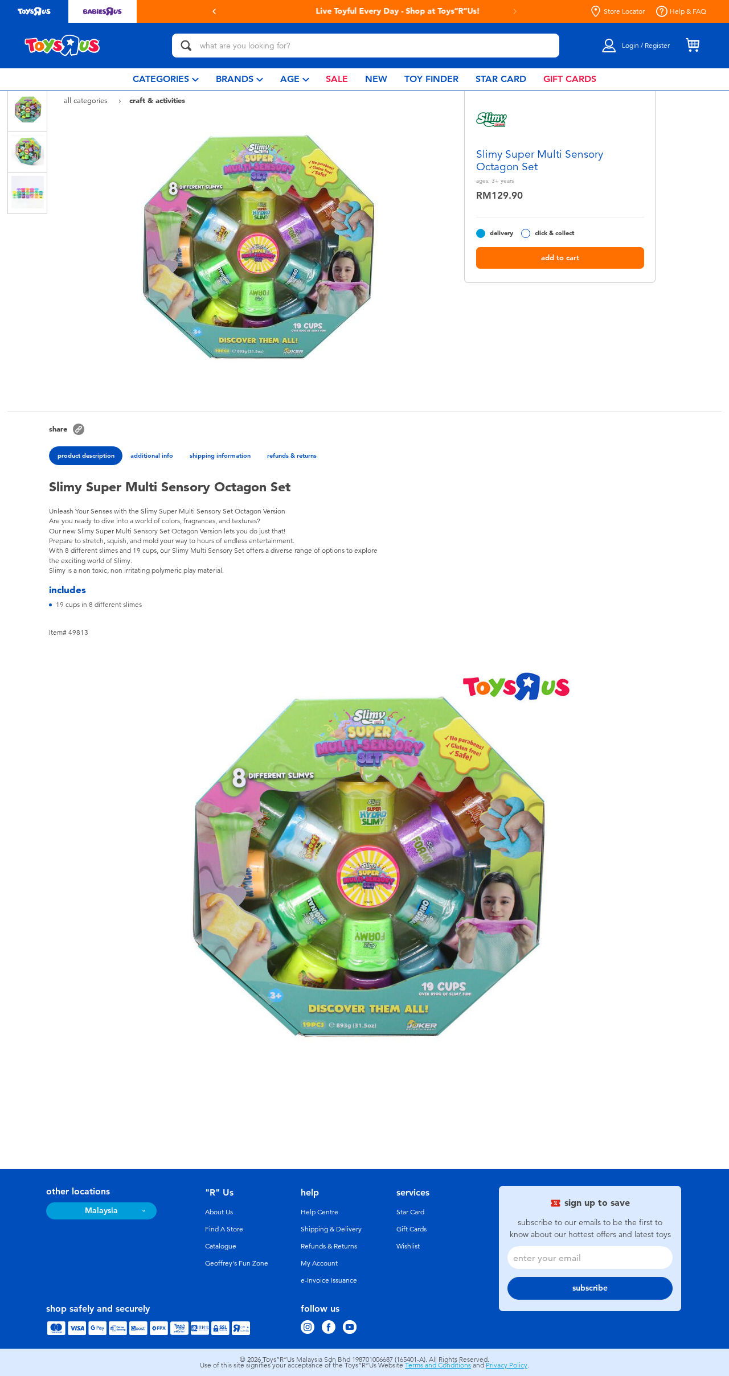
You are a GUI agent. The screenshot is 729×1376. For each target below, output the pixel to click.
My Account (319, 1263)
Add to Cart (560, 257)
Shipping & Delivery (331, 1229)
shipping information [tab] (220, 455)
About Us (219, 1212)
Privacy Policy (506, 1365)
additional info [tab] (151, 455)
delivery (501, 233)
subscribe (590, 1288)
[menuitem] (165, 79)
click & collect (554, 233)
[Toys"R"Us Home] (63, 45)
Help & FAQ (688, 11)
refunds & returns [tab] (292, 455)
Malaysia (101, 1210)
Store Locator (624, 11)
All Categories (87, 100)
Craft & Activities (157, 100)
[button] (214, 11)
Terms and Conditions (438, 1365)
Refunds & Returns (329, 1246)
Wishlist (408, 1246)
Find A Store (224, 1229)
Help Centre (319, 1212)
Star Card (410, 1212)
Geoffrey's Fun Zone (236, 1263)
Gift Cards (411, 1229)
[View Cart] (692, 45)
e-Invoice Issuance (329, 1280)
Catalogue (220, 1246)
